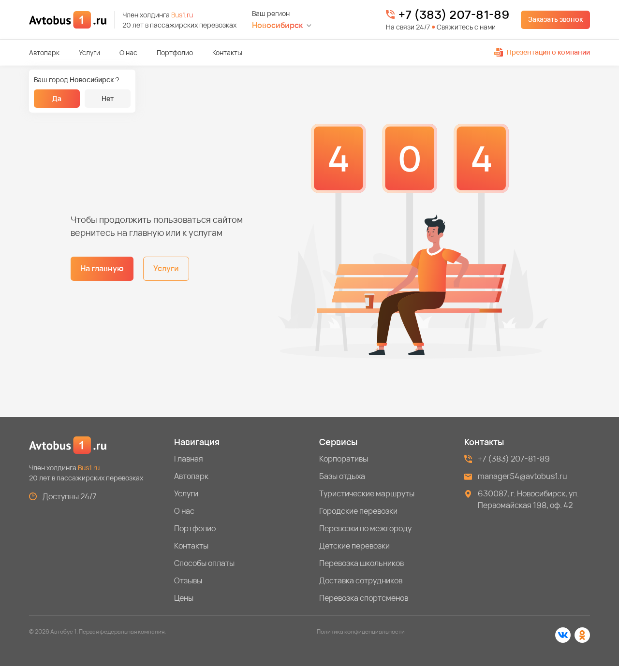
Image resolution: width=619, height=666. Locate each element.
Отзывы (188, 580)
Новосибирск (277, 25)
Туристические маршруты (366, 493)
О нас (128, 52)
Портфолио (175, 52)
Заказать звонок (555, 19)
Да (56, 98)
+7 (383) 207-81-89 (453, 14)
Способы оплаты (204, 563)
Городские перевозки (358, 511)
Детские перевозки (354, 545)
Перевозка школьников (361, 563)
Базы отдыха (342, 476)
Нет (108, 98)
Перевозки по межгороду (365, 528)
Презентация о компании (548, 52)
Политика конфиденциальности (361, 631)
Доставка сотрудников (360, 580)
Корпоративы (343, 458)
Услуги (89, 52)
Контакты (227, 52)
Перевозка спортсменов (363, 598)
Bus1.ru (182, 14)
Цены (183, 598)
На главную (102, 268)
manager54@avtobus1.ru (522, 476)
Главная (188, 458)
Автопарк (44, 52)
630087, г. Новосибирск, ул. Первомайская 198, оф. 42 (528, 499)
